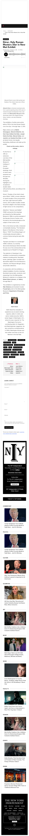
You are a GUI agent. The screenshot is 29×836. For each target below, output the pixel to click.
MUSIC (10, 808)
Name (6, 403)
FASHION (9, 810)
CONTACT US (20, 813)
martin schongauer (17, 349)
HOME (5, 806)
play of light (20, 352)
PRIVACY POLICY (7, 814)
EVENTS (15, 810)
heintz (5, 347)
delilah (14, 342)
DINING (20, 810)
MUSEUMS (6, 39)
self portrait (6, 354)
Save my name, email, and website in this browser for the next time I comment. (15, 422)
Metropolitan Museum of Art (10, 352)
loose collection (7, 349)
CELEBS (23, 806)
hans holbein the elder (19, 344)
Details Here (15, 821)
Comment (6, 387)
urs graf (22, 354)
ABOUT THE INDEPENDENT (10, 813)
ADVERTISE (23, 814)
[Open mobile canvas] (3, 25)
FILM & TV (21, 808)
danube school (7, 342)
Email (5, 409)
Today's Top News (14, 499)
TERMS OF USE (16, 814)
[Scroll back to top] (14, 825)
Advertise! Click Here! (15, 472)
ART (6, 808)
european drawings (8, 344)
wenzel (5, 356)
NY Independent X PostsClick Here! (14, 490)
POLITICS (11, 806)
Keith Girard (6, 49)
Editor (18, 470)
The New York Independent (14, 10)
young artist (12, 356)
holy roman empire (18, 347)
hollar (10, 347)
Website (6, 415)
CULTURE (17, 806)
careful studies (21, 340)
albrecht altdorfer (12, 340)
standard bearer (14, 354)
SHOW (15, 808)
